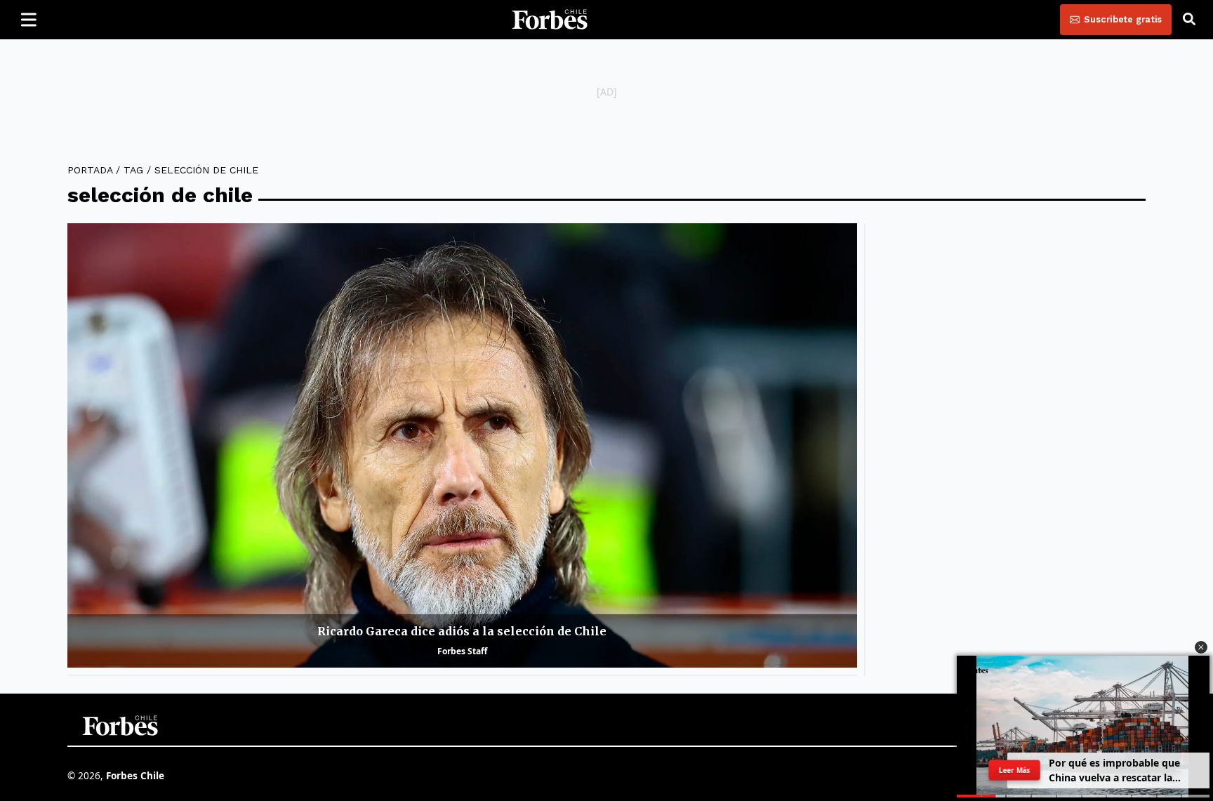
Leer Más (1014, 770)
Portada (89, 170)
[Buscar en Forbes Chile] (1189, 20)
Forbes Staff (462, 651)
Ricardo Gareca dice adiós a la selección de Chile (461, 631)
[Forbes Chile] (549, 19)
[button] (1201, 647)
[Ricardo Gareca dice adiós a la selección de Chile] (462, 445)
